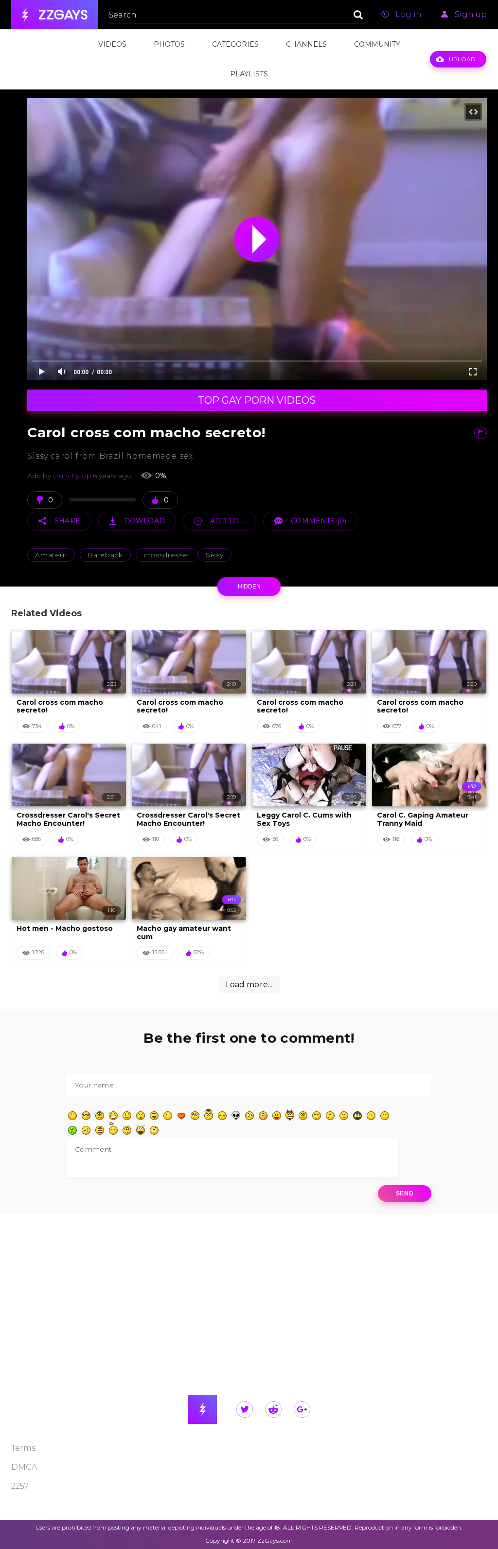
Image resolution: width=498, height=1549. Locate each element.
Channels (306, 44)
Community (377, 44)
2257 (20, 1486)
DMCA (24, 1467)
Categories (235, 44)
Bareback (105, 555)
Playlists (249, 74)
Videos (112, 44)
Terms (23, 1448)
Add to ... (227, 520)
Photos (169, 44)
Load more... (249, 984)
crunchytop (72, 476)
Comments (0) (318, 520)
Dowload (144, 520)
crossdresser (166, 555)
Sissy (215, 555)
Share (67, 520)
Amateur (51, 555)
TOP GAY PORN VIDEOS (257, 400)
